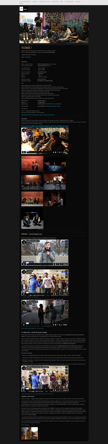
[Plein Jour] (23, 8)
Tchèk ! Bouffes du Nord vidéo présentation (31, 393)
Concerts (35, 1)
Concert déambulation (24, 1)
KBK (61, 1)
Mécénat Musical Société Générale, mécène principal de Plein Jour (38, 114)
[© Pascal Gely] (32, 163)
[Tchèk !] (55, 164)
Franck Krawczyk (69, 1)
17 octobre (23, 297)
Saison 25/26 (55, 1)
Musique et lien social (44, 1)
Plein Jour (78, 1)
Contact (21, 3)
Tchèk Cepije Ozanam (26, 328)
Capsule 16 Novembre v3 (27, 267)
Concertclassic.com (35, 234)
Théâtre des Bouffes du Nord (53, 106)
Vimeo (43, 267)
